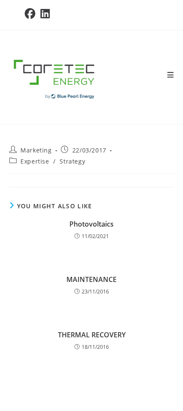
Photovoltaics (91, 224)
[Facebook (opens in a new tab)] (31, 14)
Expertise (34, 161)
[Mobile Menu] (170, 75)
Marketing (35, 150)
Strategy (72, 161)
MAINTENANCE (91, 279)
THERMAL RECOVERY (92, 334)
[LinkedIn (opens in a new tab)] (45, 14)
